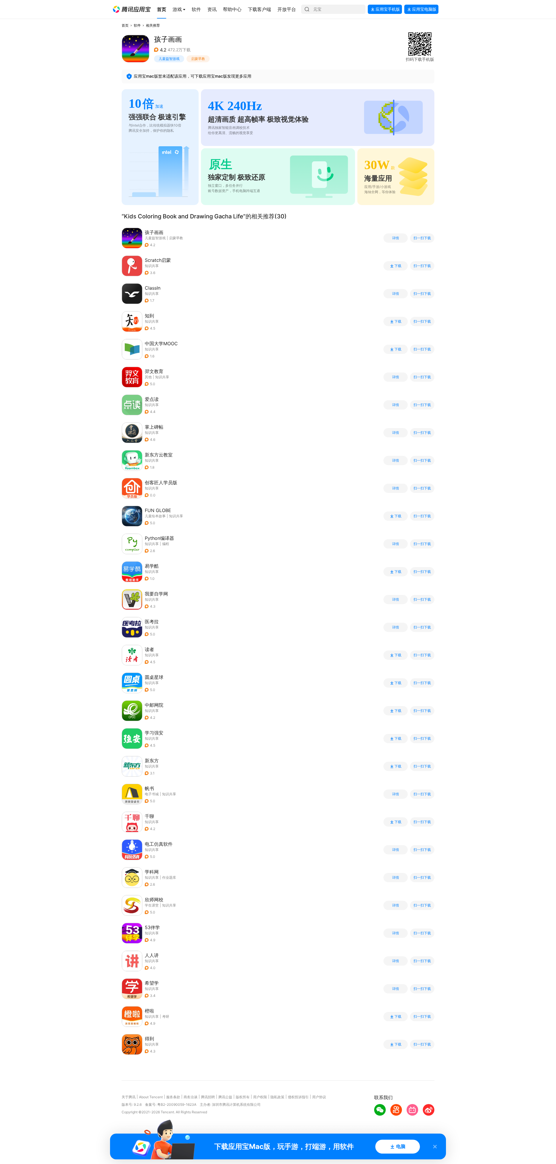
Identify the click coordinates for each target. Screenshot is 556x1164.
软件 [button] (137, 25)
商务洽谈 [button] (190, 1097)
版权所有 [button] (243, 1097)
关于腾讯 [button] (129, 1097)
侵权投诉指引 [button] (298, 1097)
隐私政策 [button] (277, 1097)
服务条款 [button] (173, 1097)
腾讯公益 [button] (225, 1097)
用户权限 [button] (260, 1097)
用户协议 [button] (319, 1097)
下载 (397, 266)
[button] (132, 9)
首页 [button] (125, 25)
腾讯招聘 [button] (208, 1097)
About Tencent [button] (151, 1097)
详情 (395, 238)
